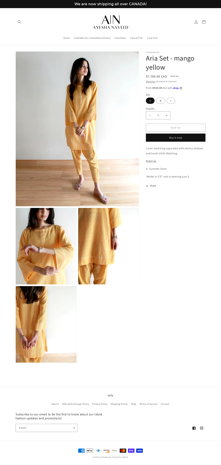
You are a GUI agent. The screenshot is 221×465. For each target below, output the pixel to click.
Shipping (150, 81)
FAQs (133, 403)
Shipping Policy (119, 403)
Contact (165, 403)
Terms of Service (149, 403)
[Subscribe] (74, 428)
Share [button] (153, 185)
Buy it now (175, 137)
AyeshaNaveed (105, 457)
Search (55, 403)
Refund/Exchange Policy (75, 403)
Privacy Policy (99, 403)
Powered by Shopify (120, 457)
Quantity (150, 108)
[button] (19, 22)
